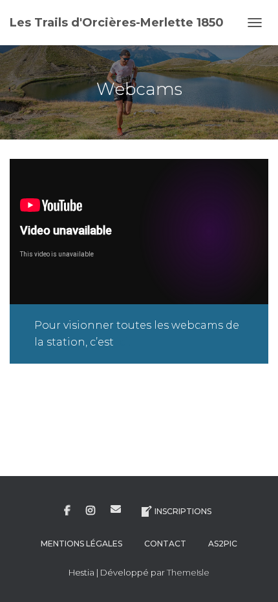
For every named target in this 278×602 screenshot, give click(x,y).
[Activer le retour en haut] (252, 576)
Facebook (67, 511)
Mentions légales (81, 543)
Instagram (91, 511)
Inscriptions (183, 511)
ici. (123, 342)
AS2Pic (222, 543)
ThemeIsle (188, 572)
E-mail (115, 509)
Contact (165, 543)
